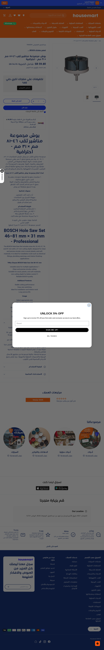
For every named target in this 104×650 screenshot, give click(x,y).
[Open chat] (97, 643)
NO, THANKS (52, 336)
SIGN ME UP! (52, 330)
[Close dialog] (89, 305)
